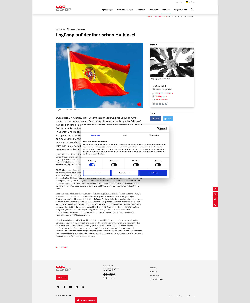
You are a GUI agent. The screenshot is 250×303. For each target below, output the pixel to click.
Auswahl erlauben (125, 173)
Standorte (141, 9)
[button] (155, 118)
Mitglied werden (180, 9)
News (165, 16)
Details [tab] (125, 135)
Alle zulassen (153, 173)
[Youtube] (166, 104)
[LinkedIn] (157, 104)
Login (180, 2)
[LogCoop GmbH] (63, 268)
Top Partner (153, 9)
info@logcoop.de (108, 278)
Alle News (63, 247)
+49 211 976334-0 (109, 274)
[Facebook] (160, 104)
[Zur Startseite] (63, 8)
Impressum (183, 296)
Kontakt (61, 277)
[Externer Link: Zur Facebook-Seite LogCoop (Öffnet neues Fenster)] (64, 287)
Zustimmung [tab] (95, 135)
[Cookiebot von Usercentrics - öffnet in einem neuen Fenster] (158, 128)
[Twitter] (163, 104)
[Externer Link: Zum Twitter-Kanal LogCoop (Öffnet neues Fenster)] (58, 287)
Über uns (166, 9)
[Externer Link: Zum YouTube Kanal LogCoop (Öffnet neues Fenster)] (70, 287)
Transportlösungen (125, 9)
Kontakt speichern (161, 100)
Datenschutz (173, 296)
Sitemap (191, 296)
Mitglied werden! (87, 300)
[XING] (154, 104)
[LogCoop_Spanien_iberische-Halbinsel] (99, 75)
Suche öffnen (192, 10)
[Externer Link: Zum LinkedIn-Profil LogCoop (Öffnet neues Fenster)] (83, 287)
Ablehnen (97, 173)
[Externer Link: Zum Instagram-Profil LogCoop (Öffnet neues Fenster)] (77, 287)
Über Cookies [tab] (154, 135)
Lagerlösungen (107, 9)
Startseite (150, 16)
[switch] (114, 164)
